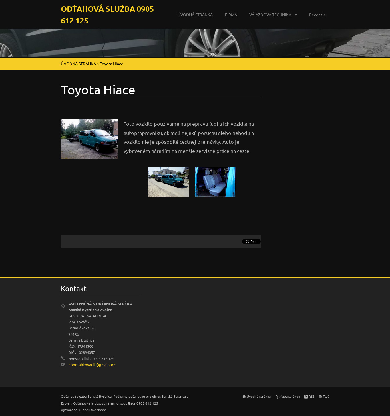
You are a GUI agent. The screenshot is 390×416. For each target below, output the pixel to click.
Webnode (98, 409)
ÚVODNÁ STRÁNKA (195, 14)
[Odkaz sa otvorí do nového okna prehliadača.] (89, 138)
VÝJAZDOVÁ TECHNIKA (270, 14)
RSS (311, 396)
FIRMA (231, 14)
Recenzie (317, 14)
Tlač (326, 396)
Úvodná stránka (259, 396)
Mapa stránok (289, 396)
